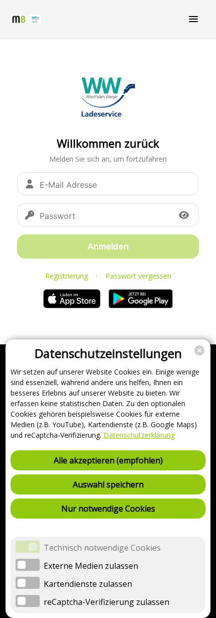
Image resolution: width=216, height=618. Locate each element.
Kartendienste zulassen (88, 583)
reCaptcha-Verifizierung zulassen (106, 601)
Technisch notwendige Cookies (102, 547)
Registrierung (66, 276)
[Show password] (184, 215)
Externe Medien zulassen (91, 565)
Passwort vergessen (138, 276)
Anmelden (108, 246)
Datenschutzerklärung (139, 435)
